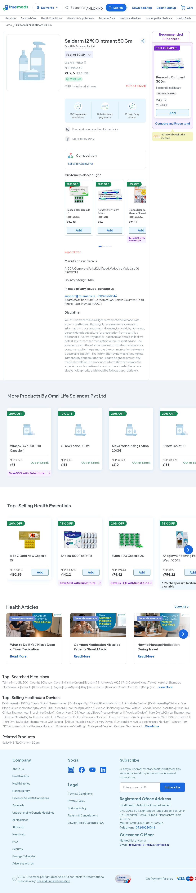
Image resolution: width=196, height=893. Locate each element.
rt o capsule (130, 682)
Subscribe (172, 787)
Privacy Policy (76, 801)
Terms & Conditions (80, 793)
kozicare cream (116, 687)
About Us (18, 769)
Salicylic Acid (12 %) (80, 163)
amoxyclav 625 (111, 682)
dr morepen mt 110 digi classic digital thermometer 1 (35, 703)
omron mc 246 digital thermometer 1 (28, 717)
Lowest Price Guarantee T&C (86, 822)
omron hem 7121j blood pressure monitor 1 (143, 721)
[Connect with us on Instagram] (71, 770)
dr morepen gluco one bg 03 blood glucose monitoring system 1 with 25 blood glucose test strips (112, 708)
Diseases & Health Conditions (30, 798)
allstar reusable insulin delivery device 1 (90, 721)
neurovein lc (96, 687)
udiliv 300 (22, 682)
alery (83, 687)
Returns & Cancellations (83, 815)
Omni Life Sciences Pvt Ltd (80, 46)
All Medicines (20, 819)
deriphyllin (148, 687)
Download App (142, 7)
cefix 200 (134, 687)
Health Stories (21, 783)
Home (8, 25)
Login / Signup (166, 7)
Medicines (10, 18)
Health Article (20, 776)
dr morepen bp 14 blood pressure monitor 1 (96, 703)
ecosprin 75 (91, 682)
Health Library (21, 790)
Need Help (18, 834)
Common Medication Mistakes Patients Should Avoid (97, 647)
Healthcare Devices (130, 18)
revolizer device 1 (136, 712)
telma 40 (8, 682)
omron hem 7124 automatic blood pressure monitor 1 (90, 712)
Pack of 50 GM (76, 54)
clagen (57, 687)
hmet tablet (148, 682)
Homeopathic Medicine (159, 18)
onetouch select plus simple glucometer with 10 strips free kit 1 (149, 717)
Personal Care (28, 18)
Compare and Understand (172, 123)
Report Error (73, 252)
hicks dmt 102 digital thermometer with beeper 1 (34, 721)
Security (17, 849)
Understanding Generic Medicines (33, 812)
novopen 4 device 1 (100, 726)
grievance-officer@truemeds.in (149, 844)
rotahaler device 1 (136, 703)
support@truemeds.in (80, 296)
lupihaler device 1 (43, 712)
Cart (190, 7)
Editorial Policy (77, 808)
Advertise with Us (23, 863)
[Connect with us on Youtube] (92, 770)
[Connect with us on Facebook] (82, 770)
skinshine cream (72, 682)
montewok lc (11, 687)
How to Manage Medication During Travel (159, 647)
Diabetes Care (107, 18)
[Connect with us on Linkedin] (103, 770)
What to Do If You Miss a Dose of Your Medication (32, 647)
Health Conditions (51, 18)
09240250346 (107, 296)
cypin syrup (71, 687)
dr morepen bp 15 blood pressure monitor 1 (80, 717)
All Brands (18, 827)
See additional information (53, 881)
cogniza (35, 682)
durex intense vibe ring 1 (71, 726)
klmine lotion (42, 687)
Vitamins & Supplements (80, 18)
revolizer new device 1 (128, 726)
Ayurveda (18, 805)
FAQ (15, 841)
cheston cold (51, 682)
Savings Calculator (24, 856)
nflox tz (26, 687)
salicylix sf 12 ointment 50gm (21, 742)
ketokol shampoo (169, 682)
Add (79, 230)
